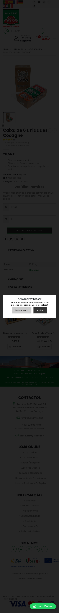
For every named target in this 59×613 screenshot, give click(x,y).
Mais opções (21, 310)
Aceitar (40, 310)
